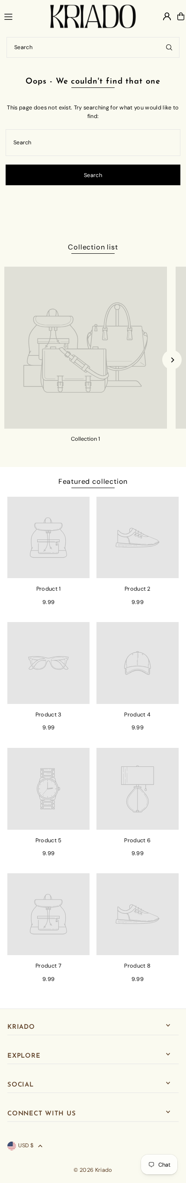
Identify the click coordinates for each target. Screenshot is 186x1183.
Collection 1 (85, 438)
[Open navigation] (23, 16)
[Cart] (180, 16)
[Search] (169, 47)
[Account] (167, 16)
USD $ (26, 1145)
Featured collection (93, 481)
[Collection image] (85, 348)
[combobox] (93, 47)
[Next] (172, 360)
